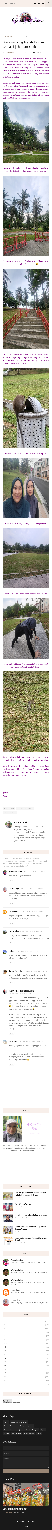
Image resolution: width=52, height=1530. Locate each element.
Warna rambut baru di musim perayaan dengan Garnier (30, 1227)
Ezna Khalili (21, 822)
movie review (29, 1434)
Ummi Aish (14, 931)
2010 (26, 1380)
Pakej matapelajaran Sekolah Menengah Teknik (31, 1239)
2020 (26, 1343)
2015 (26, 1362)
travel (39, 1434)
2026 (26, 1321)
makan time (16, 1434)
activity (6, 1434)
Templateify (30, 1522)
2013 (26, 1369)
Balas (11, 880)
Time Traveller (16, 971)
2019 (26, 1347)
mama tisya (14, 888)
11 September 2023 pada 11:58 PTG (35, 971)
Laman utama (8, 37)
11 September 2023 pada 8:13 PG (35, 872)
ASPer (6, 1422)
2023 (26, 1332)
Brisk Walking (21, 37)
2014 (26, 1366)
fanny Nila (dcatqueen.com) (21, 990)
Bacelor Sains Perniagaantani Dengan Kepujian (21, 1430)
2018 (26, 1351)
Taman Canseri (9, 812)
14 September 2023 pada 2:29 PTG (31, 1042)
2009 (26, 1384)
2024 (26, 1328)
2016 (26, 1358)
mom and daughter (25, 808)
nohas (11, 951)
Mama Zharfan (15, 871)
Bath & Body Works (23, 1204)
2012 (26, 1373)
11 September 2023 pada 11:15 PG (31, 889)
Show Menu (10, 3)
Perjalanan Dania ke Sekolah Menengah (31, 1215)
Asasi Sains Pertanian (19, 1422)
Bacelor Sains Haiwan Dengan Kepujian (18, 1426)
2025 (26, 1325)
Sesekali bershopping (15, 1508)
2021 (26, 1340)
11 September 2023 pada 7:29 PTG (27, 951)
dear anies (13, 1041)
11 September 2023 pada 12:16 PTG (32, 911)
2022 (26, 1336)
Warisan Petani (17, 1270)
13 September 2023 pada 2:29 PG (21, 993)
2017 (26, 1354)
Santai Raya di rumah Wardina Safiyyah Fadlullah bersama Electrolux (30, 1194)
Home (26, 1526)
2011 (26, 1377)
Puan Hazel (14, 911)
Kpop (43, 1430)
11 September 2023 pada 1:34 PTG (31, 931)
